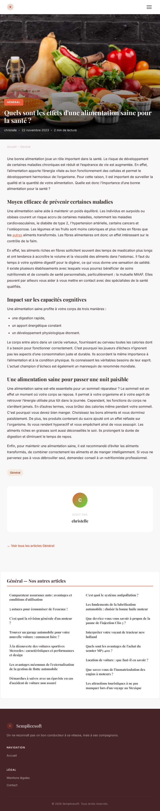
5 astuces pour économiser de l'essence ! (38, 609)
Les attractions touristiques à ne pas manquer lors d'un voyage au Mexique (113, 685)
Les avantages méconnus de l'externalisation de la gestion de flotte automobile (41, 666)
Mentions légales (18, 777)
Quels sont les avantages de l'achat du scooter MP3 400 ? (113, 648)
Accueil (11, 146)
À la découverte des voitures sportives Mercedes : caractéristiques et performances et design (41, 650)
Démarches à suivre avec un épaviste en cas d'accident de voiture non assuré (41, 680)
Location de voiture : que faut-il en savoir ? (117, 660)
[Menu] (149, 7)
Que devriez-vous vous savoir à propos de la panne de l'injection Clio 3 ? (118, 620)
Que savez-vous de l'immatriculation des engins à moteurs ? (115, 671)
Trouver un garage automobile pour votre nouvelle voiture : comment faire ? (39, 634)
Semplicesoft (29, 726)
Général (13, 102)
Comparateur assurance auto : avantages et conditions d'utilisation (40, 597)
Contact (12, 785)
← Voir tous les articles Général (30, 546)
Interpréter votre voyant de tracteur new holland (115, 634)
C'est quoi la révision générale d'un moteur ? (40, 620)
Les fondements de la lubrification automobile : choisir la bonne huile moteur (117, 606)
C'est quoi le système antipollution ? (112, 595)
